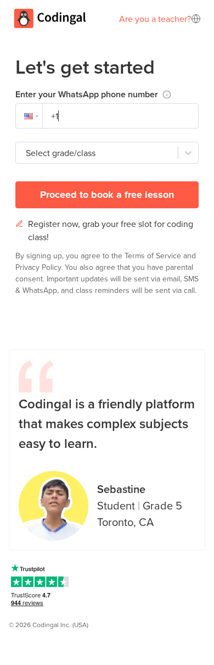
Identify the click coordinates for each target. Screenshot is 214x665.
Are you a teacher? (155, 18)
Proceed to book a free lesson (107, 194)
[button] (29, 116)
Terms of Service (154, 255)
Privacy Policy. (40, 267)
